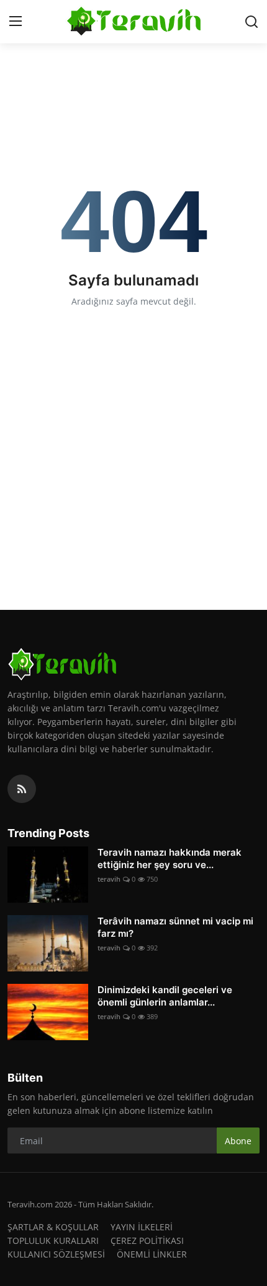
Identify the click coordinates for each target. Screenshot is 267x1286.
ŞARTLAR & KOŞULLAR (53, 1227)
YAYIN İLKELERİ (142, 1227)
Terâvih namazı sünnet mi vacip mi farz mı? (175, 927)
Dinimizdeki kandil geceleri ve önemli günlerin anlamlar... (164, 996)
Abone (238, 1141)
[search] (251, 21)
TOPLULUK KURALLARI (53, 1240)
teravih (108, 879)
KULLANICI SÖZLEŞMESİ (56, 1254)
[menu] (15, 21)
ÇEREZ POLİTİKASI (147, 1240)
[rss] (21, 789)
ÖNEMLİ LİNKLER (152, 1254)
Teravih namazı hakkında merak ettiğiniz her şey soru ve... (169, 858)
